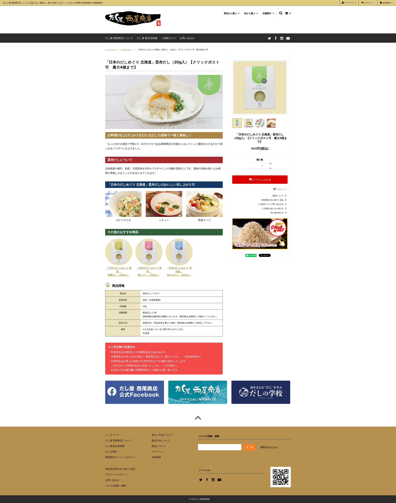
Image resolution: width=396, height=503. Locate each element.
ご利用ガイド (168, 38)
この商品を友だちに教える (272, 208)
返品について (278, 195)
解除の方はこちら (269, 447)
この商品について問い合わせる (271, 204)
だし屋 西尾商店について (119, 38)
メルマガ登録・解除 (115, 485)
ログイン (368, 3)
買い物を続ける (277, 212)
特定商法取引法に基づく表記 (120, 468)
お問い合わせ (187, 38)
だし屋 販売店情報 (147, 38)
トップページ (110, 49)
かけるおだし (126, 49)
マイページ (349, 3)
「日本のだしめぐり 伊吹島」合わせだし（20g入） (179, 271)
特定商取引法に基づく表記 (272, 200)
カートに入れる (261, 179)
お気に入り (282, 189)
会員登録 (386, 3)
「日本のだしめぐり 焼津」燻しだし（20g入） (149, 271)
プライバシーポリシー (116, 474)
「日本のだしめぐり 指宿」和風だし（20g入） (118, 271)
